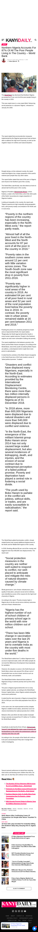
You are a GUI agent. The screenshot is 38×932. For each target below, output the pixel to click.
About (13, 916)
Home (7, 916)
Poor (31, 808)
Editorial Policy (12, 918)
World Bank (8, 95)
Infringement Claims (26, 918)
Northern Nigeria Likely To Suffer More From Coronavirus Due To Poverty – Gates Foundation (21, 796)
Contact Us (20, 916)
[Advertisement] (19, 19)
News (15, 808)
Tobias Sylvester (12, 61)
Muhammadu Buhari (20, 191)
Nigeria (20, 808)
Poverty (5, 810)
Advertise (29, 916)
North (26, 808)
